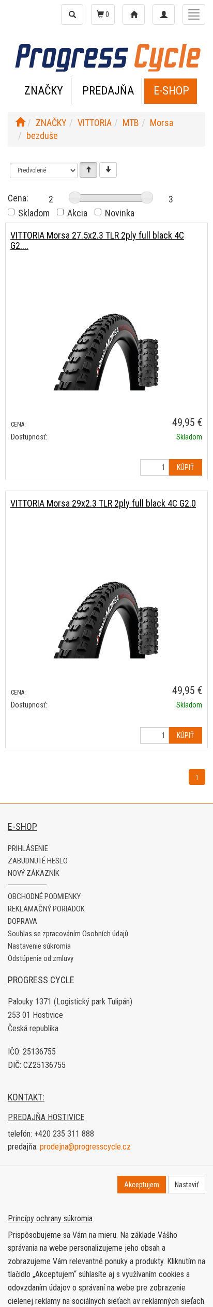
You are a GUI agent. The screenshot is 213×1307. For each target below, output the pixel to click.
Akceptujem (141, 1184)
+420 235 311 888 (64, 1134)
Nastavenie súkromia (39, 946)
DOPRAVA (22, 921)
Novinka (119, 213)
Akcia (77, 213)
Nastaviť (187, 1184)
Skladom (34, 213)
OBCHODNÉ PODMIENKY (44, 896)
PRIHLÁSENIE (28, 848)
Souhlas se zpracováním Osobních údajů (68, 933)
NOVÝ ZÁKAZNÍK (33, 873)
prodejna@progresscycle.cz (85, 1147)
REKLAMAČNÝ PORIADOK (46, 909)
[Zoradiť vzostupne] (88, 170)
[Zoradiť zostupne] (108, 170)
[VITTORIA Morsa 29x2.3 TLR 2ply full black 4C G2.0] (106, 618)
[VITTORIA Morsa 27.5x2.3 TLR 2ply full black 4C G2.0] (106, 350)
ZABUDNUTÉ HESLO (38, 860)
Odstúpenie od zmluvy (40, 958)
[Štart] (20, 122)
